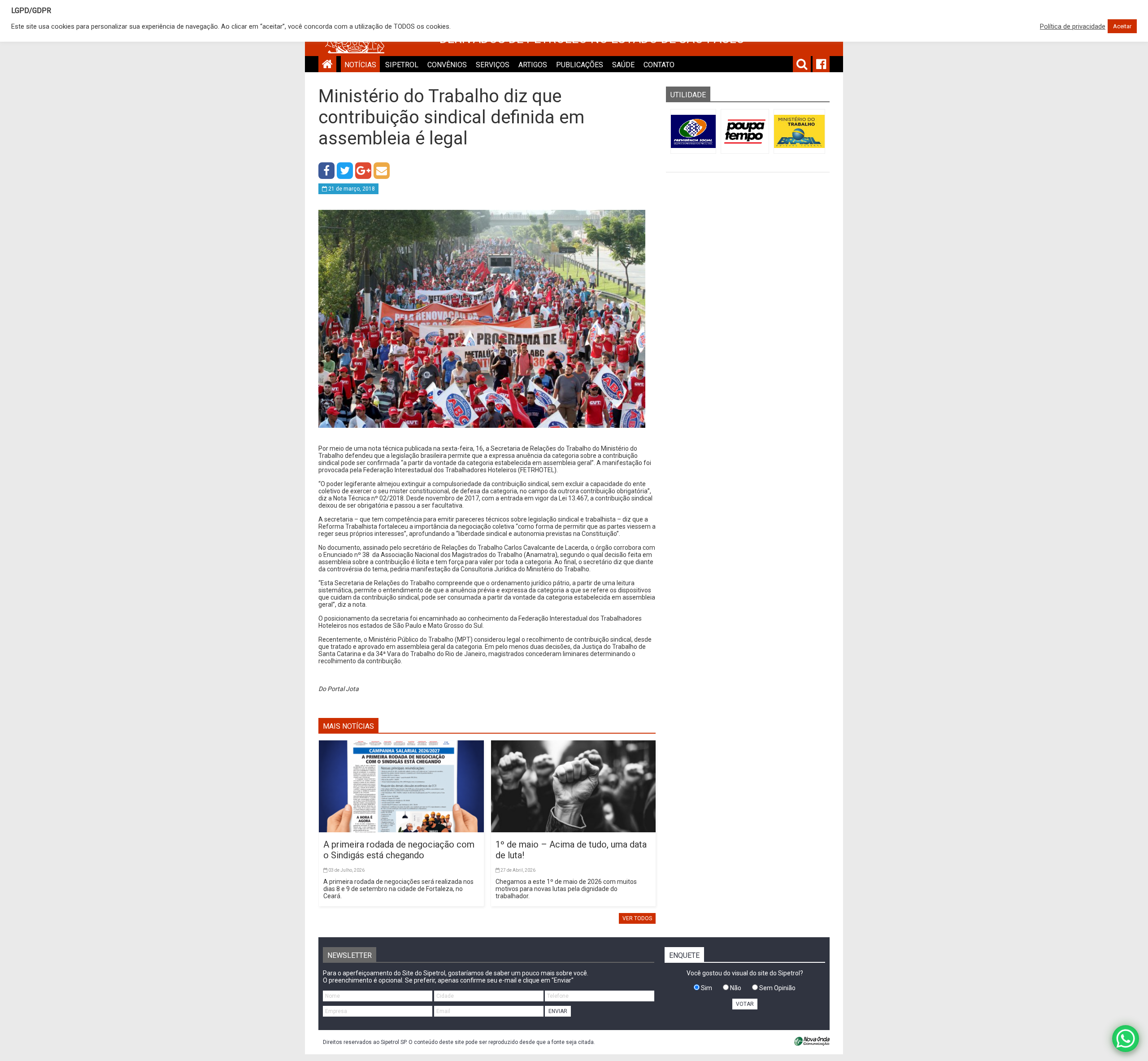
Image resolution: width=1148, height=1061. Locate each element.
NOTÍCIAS (360, 65)
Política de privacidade (1072, 26)
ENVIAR (557, 1011)
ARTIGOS (532, 65)
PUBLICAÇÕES (579, 65)
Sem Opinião (777, 987)
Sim (706, 987)
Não (735, 987)
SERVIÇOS (492, 65)
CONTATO (659, 65)
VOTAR (745, 1004)
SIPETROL (401, 65)
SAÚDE (623, 65)
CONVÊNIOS (447, 65)
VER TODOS (637, 918)
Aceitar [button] (1122, 26)
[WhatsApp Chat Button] (1125, 1038)
